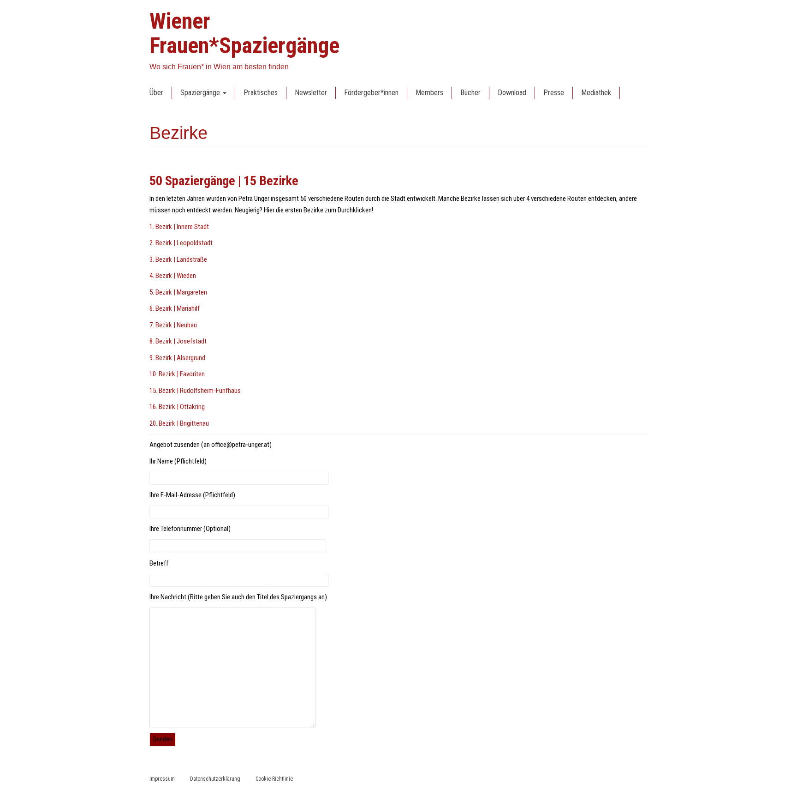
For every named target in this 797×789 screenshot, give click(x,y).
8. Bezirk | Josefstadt (178, 341)
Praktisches (261, 92)
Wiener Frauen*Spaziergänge (244, 33)
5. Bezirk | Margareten (178, 292)
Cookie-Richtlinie (274, 779)
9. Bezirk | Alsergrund (177, 358)
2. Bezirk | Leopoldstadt (181, 243)
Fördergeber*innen (371, 92)
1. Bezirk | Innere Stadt (179, 227)
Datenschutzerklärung (215, 779)
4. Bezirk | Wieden (172, 275)
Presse (553, 92)
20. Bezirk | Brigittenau (179, 423)
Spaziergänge (201, 92)
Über (156, 92)
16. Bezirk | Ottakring (177, 407)
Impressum (162, 779)
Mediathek (596, 92)
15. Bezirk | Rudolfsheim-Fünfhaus (195, 390)
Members (429, 92)
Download (512, 92)
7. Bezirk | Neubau (173, 325)
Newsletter (311, 92)
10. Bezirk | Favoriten (177, 374)
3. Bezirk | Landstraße (178, 259)
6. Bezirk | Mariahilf (174, 308)
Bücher (470, 92)
